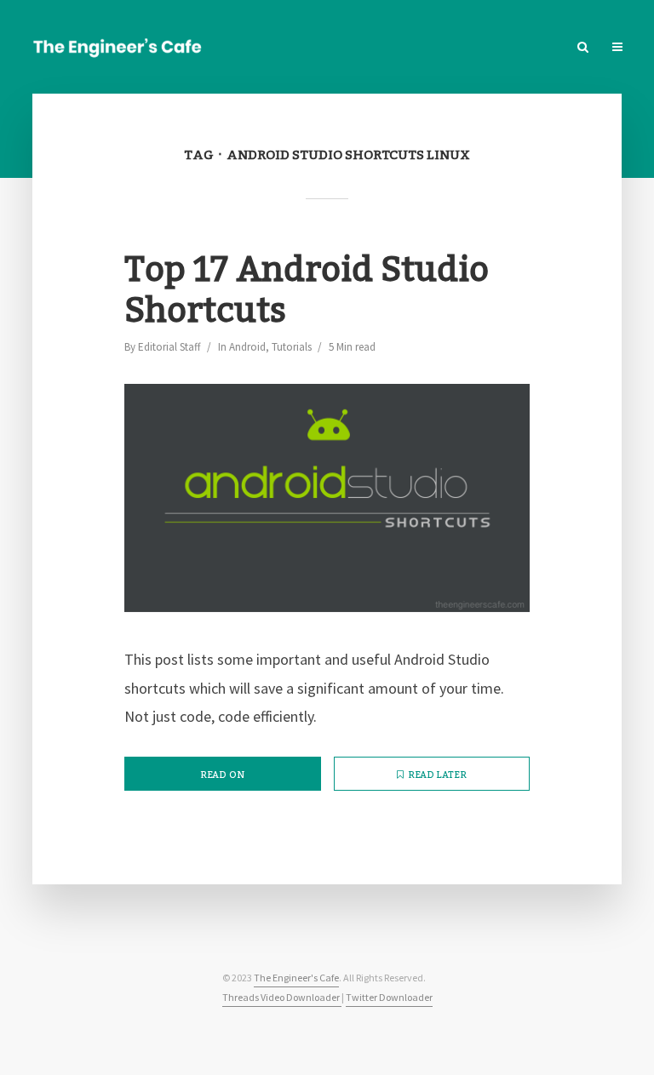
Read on (222, 775)
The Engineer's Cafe (296, 977)
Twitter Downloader (389, 997)
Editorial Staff (169, 347)
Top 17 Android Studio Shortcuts (306, 291)
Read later (437, 775)
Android (247, 347)
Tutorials (292, 347)
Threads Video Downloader (281, 997)
